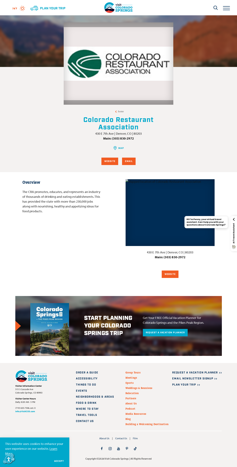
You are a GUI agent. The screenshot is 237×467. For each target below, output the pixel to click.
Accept (59, 461)
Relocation (132, 393)
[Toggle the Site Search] (215, 7)
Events (81, 391)
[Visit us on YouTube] (118, 448)
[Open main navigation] (226, 8)
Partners (130, 398)
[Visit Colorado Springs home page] (118, 7)
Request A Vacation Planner (165, 332)
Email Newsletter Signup (192, 378)
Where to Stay (87, 409)
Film (135, 438)
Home (121, 111)
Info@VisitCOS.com (25, 411)
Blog (128, 418)
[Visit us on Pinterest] (127, 448)
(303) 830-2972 (123, 138)
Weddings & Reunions (139, 388)
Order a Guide (87, 372)
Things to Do (86, 385)
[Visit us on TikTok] (135, 448)
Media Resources (135, 413)
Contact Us (85, 421)
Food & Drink (86, 403)
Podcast (130, 408)
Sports (129, 382)
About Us (131, 403)
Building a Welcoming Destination (146, 424)
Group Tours (133, 372)
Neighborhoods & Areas (95, 397)
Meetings (131, 377)
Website (109, 161)
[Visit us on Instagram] (110, 448)
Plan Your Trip (184, 385)
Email (129, 161)
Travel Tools (86, 415)
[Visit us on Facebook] (102, 448)
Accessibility (87, 378)
